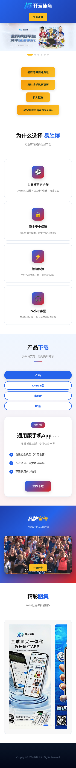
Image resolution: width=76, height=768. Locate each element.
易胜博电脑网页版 (38, 72)
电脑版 (38, 395)
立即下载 (38, 486)
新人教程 (38, 97)
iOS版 (38, 375)
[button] (16, 725)
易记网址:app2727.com (38, 110)
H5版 (38, 406)
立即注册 (38, 17)
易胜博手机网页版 (38, 84)
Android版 (38, 385)
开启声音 (38, 567)
